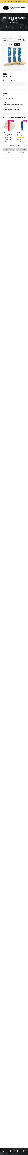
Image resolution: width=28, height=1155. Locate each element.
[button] (3, 1151)
